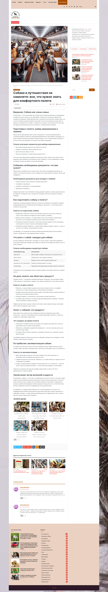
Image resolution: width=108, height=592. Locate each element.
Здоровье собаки (46, 540)
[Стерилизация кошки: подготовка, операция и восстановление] (76, 62)
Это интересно (62, 2)
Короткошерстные (46, 575)
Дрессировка (45, 556)
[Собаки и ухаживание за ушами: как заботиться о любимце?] (15, 577)
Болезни (44, 543)
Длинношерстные (46, 577)
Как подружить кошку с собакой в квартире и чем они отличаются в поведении (29, 561)
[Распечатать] (43, 447)
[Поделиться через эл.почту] (40, 447)
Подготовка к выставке (47, 570)
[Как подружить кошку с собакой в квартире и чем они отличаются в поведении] (15, 563)
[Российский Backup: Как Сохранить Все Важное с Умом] (21, 463)
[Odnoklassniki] (66, 6)
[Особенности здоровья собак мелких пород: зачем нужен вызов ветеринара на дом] (76, 77)
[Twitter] (69, 6)
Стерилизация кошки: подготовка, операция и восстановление (87, 61)
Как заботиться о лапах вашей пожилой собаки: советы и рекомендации (57, 472)
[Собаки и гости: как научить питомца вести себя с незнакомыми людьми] (39, 463)
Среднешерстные (46, 579)
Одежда (44, 561)
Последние (74, 49)
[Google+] (72, 6)
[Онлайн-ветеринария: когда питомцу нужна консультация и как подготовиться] (76, 69)
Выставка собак (52, 2)
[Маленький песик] (15, 15)
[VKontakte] (33, 447)
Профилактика (45, 545)
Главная (14, 2)
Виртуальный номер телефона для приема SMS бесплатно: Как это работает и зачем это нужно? (29, 554)
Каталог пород (45, 572)
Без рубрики (45, 538)
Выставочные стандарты (48, 565)
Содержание (45, 554)
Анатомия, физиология (47, 550)
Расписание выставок (47, 568)
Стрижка (44, 559)
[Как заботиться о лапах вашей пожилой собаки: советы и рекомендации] (57, 463)
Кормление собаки (29, 2)
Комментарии (92, 49)
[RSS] (64, 6)
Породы (20, 2)
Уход (44, 2)
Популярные (83, 49)
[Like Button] (15, 439)
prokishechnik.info (60, 591)
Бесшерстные (45, 581)
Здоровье (38, 2)
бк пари (85, 29)
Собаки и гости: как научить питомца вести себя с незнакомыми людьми (38, 472)
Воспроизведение (46, 547)
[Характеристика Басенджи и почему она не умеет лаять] (15, 571)
